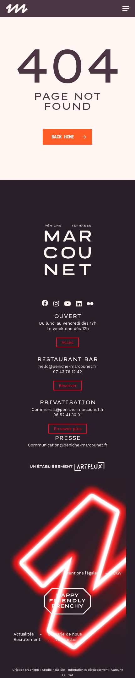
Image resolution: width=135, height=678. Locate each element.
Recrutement (27, 639)
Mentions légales (82, 573)
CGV (117, 573)
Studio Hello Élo (53, 669)
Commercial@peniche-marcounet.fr (68, 409)
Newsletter (65, 639)
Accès (67, 342)
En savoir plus (68, 428)
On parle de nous (64, 634)
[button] (125, 8)
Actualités (24, 634)
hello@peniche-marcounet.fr (67, 366)
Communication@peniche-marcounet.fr (67, 445)
